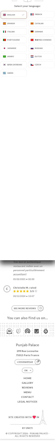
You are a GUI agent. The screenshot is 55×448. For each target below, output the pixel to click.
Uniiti (29, 428)
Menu (27, 392)
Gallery (27, 382)
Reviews (27, 387)
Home (28, 378)
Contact (27, 396)
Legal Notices (27, 401)
